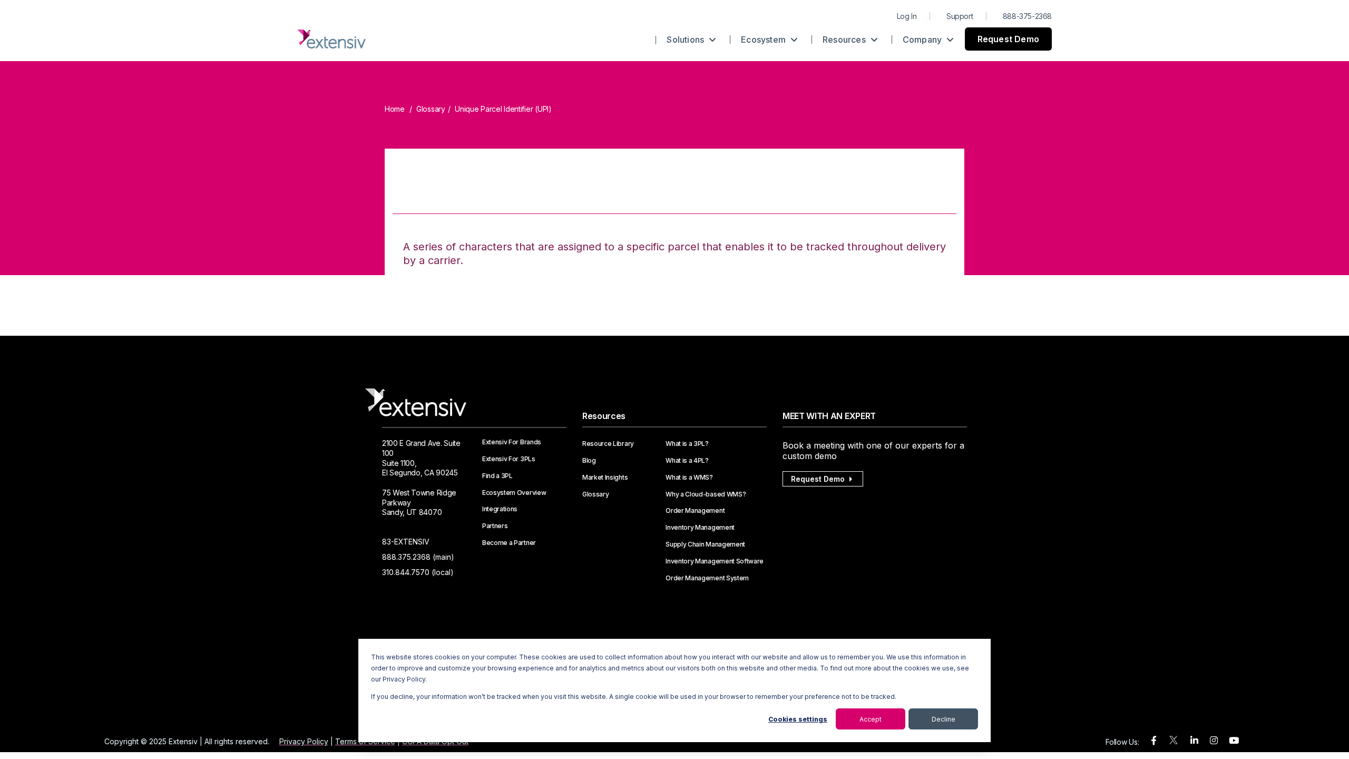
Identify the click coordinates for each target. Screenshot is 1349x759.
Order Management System (707, 578)
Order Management (695, 510)
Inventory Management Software (715, 561)
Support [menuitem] (959, 16)
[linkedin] (1194, 740)
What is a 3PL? (687, 443)
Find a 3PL (497, 476)
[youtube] (1234, 740)
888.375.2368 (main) (418, 556)
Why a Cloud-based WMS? (706, 494)
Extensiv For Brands (511, 442)
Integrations (499, 509)
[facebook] (1154, 740)
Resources (845, 39)
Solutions (686, 39)
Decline (943, 719)
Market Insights (605, 477)
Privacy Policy (303, 741)
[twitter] (1173, 742)
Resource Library (608, 443)
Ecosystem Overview (514, 493)
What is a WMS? (689, 477)
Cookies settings (797, 719)
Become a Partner (509, 543)
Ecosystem (764, 39)
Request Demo (1008, 39)
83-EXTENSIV (405, 541)
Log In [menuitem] (907, 16)
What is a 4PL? (687, 460)
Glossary (430, 108)
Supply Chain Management (705, 544)
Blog (589, 460)
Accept (870, 719)
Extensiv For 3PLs (508, 459)
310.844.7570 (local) (418, 572)
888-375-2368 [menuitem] (1027, 16)
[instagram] (1214, 740)
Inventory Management (700, 527)
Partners (494, 526)
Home (395, 108)
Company (923, 39)
